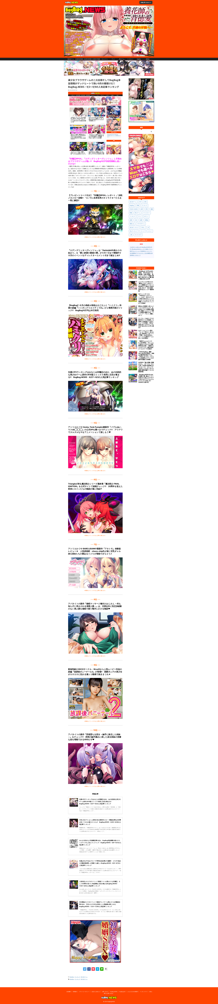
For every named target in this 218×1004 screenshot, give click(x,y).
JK (148, 227)
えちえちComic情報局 (132, 991)
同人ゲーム (121, 59)
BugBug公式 (122, 991)
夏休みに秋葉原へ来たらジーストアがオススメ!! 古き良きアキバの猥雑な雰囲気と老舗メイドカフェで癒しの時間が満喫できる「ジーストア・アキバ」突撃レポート (146, 310)
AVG (140, 201)
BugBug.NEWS (113, 991)
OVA (136, 220)
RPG (147, 209)
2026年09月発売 (79, 59)
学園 (138, 205)
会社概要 (69, 991)
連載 (152, 209)
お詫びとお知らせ (96, 991)
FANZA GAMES (134, 209)
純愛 (141, 220)
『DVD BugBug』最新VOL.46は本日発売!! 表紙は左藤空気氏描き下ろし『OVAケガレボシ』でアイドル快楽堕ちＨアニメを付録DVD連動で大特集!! (146, 355)
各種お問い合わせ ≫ (146, 2)
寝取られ (132, 223)
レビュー (150, 231)
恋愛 (131, 220)
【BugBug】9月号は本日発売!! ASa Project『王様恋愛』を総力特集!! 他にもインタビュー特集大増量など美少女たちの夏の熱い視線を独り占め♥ (146, 275)
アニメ (113, 59)
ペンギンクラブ (143, 991)
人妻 (131, 234)
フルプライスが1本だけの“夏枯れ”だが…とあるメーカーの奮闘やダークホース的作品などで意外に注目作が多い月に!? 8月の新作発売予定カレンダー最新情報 (146, 286)
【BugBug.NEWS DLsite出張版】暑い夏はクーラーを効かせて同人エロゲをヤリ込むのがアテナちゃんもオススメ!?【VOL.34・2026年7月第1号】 (146, 378)
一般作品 (147, 59)
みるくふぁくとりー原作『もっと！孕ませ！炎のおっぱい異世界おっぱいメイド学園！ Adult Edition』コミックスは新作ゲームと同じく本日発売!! (146, 334)
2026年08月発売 (88, 59)
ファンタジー (146, 212)
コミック (142, 231)
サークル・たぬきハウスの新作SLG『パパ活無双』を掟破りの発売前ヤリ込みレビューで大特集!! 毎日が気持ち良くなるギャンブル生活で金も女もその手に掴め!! (146, 323)
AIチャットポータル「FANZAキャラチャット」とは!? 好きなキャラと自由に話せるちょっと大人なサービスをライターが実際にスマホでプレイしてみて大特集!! (146, 298)
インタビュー (130, 59)
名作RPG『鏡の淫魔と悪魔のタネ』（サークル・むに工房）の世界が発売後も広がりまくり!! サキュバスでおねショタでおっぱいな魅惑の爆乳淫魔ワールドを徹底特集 (146, 367)
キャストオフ (138, 234)
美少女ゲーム (71, 59)
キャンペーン (105, 59)
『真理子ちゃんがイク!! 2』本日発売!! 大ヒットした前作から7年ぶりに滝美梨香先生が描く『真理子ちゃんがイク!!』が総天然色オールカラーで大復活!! (146, 345)
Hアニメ (146, 216)
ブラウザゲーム (141, 223)
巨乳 (145, 201)
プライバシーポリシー (84, 991)
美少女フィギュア (134, 227)
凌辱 (142, 209)
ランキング (77, 977)
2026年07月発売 (96, 59)
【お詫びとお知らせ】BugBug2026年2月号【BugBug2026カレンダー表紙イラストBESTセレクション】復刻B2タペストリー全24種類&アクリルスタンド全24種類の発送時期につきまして (141, 251)
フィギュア (132, 216)
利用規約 (75, 991)
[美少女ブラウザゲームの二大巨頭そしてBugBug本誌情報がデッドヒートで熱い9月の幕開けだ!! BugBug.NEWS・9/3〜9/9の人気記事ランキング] (97, 969)
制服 (131, 212)
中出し (143, 227)
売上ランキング (134, 231)
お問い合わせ (105, 991)
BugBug (139, 59)
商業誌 (146, 220)
